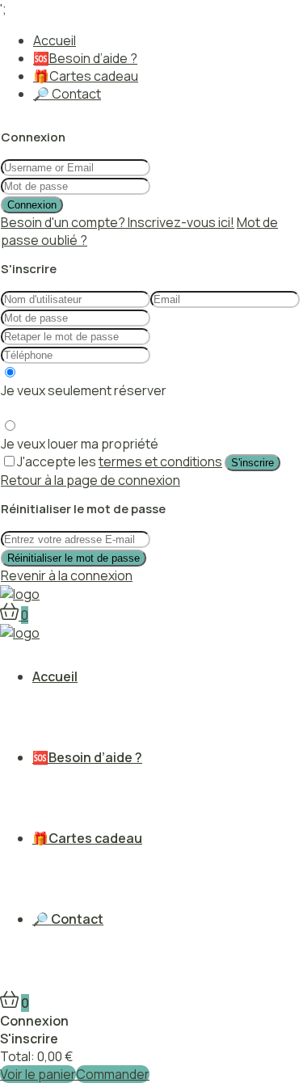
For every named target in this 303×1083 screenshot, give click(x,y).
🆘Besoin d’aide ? (85, 58)
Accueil (54, 40)
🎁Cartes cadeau (85, 76)
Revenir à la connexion (67, 575)
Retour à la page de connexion (90, 480)
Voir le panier (38, 1074)
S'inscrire (252, 463)
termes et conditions (160, 461)
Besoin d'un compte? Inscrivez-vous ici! (117, 222)
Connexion (32, 205)
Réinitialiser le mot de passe (73, 558)
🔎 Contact (67, 94)
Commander (112, 1074)
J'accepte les (119, 461)
